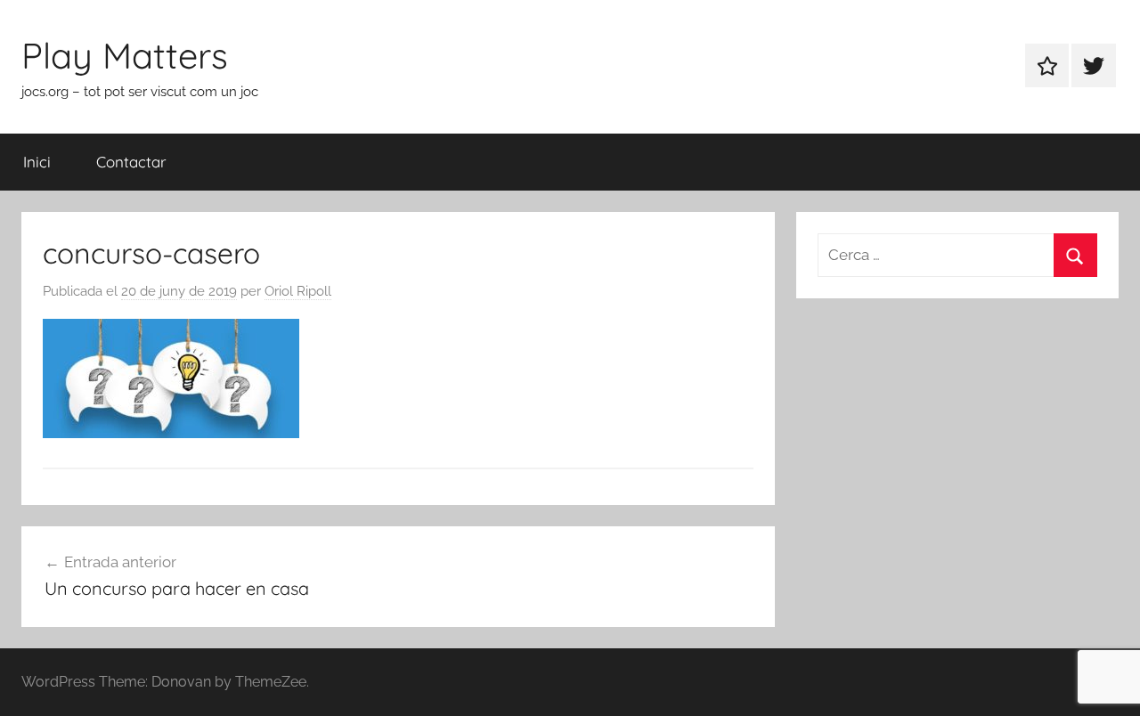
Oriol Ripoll (298, 291)
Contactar (131, 161)
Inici (37, 161)
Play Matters (124, 55)
